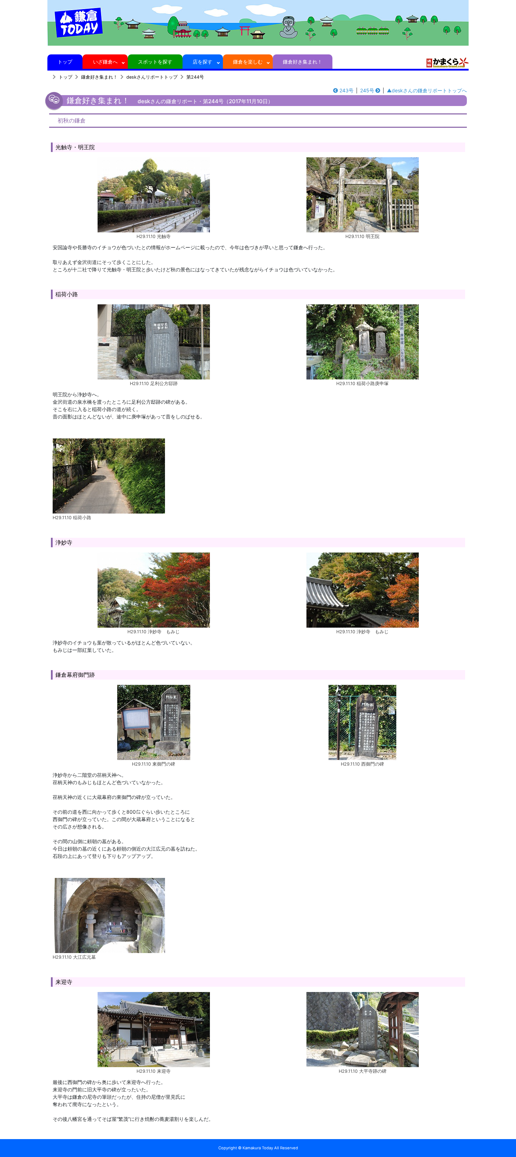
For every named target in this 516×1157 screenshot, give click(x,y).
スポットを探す (155, 62)
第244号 (195, 77)
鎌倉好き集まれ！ (303, 62)
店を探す (202, 62)
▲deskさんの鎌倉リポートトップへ (427, 90)
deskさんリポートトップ (152, 77)
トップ (65, 62)
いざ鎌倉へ (105, 62)
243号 (346, 90)
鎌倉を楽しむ (248, 62)
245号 (367, 90)
